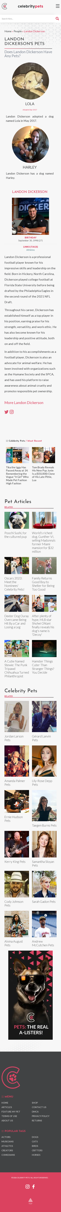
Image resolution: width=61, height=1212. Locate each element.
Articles (6, 1107)
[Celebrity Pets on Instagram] (27, 1186)
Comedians (8, 1154)
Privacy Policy (40, 1116)
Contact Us (39, 1107)
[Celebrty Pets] (30, 6)
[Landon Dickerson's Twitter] (6, 411)
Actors (5, 1137)
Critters (37, 1150)
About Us (7, 1120)
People (18, 31)
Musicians (7, 1141)
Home (8, 31)
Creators (7, 1150)
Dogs (35, 1137)
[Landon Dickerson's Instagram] (12, 411)
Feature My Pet (10, 1111)
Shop (35, 1102)
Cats (35, 1141)
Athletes (30, 249)
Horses (36, 1154)
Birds (35, 1146)
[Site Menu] (57, 6)
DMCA (35, 1111)
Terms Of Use (9, 1116)
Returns (37, 1120)
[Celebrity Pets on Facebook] (33, 1186)
